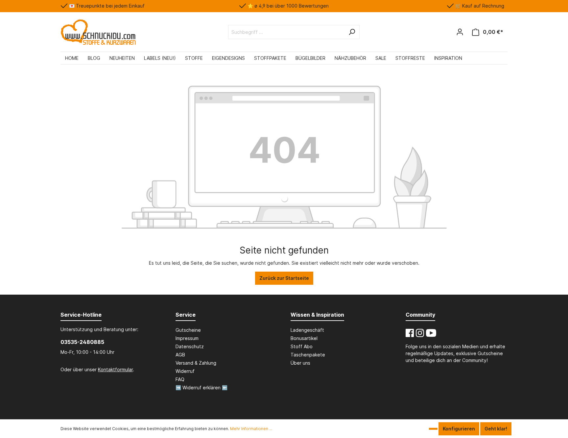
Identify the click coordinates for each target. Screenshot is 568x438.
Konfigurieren (459, 428)
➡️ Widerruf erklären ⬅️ (201, 387)
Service (186, 314)
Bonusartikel (304, 338)
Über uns (300, 363)
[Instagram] (420, 333)
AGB (180, 354)
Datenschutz (190, 346)
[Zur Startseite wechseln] (98, 32)
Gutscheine (188, 330)
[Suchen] (351, 32)
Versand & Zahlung (196, 363)
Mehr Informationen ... (251, 428)
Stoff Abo (302, 346)
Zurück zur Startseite (284, 278)
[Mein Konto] (460, 31)
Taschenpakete (308, 354)
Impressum (187, 338)
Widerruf (185, 371)
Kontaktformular (115, 369)
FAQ (180, 379)
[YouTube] (431, 333)
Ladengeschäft (307, 330)
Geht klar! (496, 428)
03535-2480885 (82, 342)
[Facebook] (410, 333)
